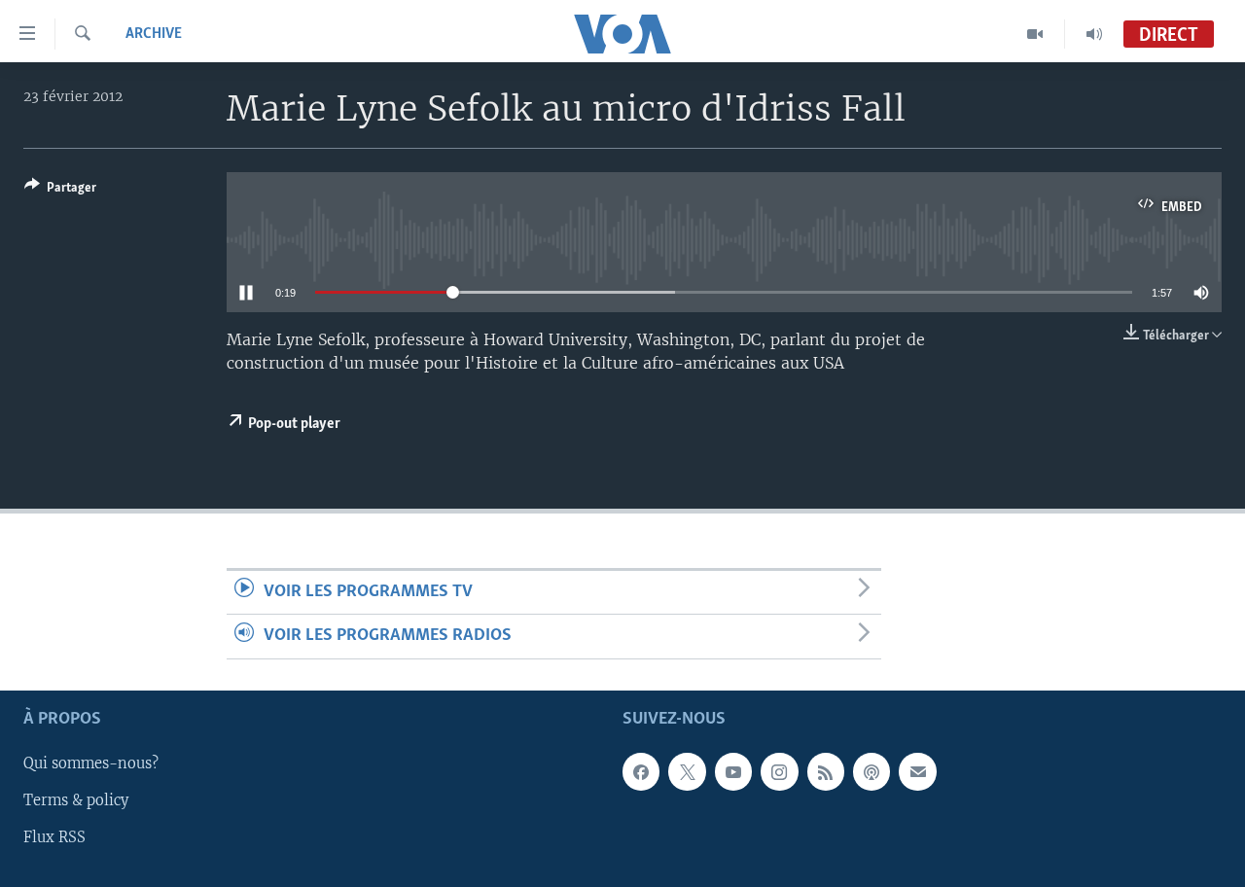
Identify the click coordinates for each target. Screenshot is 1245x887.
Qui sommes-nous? (91, 763)
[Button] (60, 190)
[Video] (1035, 34)
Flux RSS (54, 837)
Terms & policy (75, 800)
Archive (153, 34)
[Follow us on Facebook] (640, 771)
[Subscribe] (917, 771)
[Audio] (1094, 34)
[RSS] (825, 771)
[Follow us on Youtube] (733, 771)
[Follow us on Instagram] (779, 771)
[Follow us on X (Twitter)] (686, 771)
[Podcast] (871, 771)
